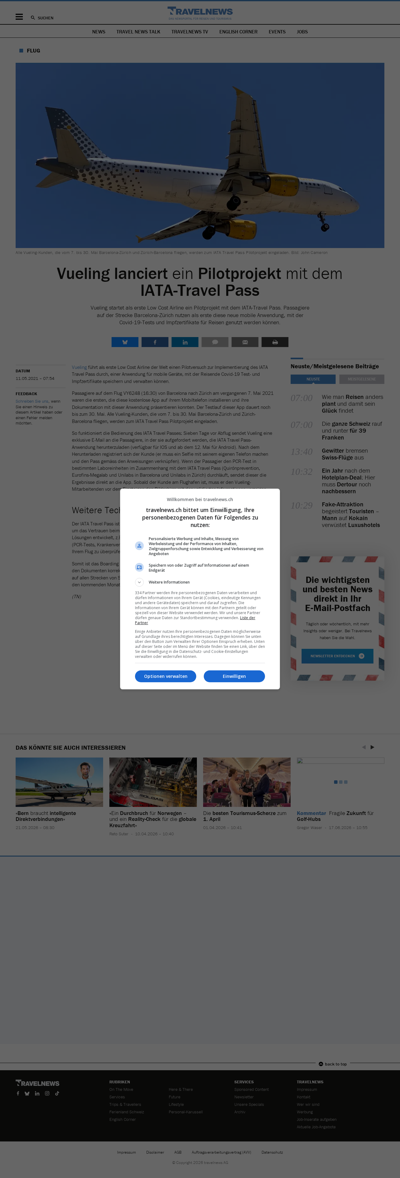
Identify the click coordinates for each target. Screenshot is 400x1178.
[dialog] (200, 589)
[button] (200, 582)
